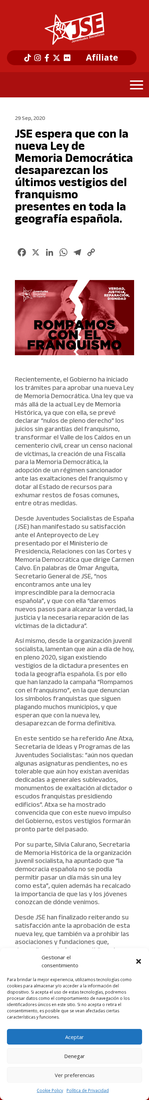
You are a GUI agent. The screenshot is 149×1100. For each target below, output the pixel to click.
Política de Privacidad (88, 1090)
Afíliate (102, 57)
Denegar (74, 1056)
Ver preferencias (75, 1075)
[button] (138, 961)
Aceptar (74, 1036)
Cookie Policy (50, 1090)
